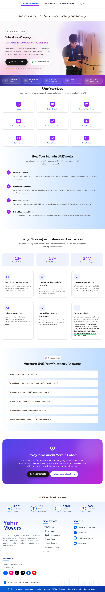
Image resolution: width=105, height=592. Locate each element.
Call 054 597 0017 (18, 62)
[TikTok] (23, 573)
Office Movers (50, 531)
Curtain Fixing (50, 539)
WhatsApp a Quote (42, 62)
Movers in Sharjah (80, 336)
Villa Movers (49, 527)
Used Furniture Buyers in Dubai (89, 329)
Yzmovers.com (84, 543)
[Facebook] (5, 573)
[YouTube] (34, 573)
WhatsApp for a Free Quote (64, 474)
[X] (17, 573)
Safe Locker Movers (52, 547)
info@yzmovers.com (86, 538)
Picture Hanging (51, 543)
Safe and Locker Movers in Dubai (85, 331)
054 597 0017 (83, 532)
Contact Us (49, 551)
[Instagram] (11, 573)
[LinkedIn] (28, 573)
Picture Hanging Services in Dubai (85, 333)
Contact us (51, 4)
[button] (41, 4)
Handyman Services (52, 535)
